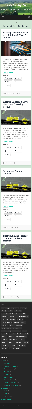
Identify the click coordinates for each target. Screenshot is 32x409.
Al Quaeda (15, 308)
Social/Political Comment (11, 385)
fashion (4, 325)
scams (11, 342)
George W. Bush (6, 328)
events (23, 322)
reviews (4, 339)
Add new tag (6, 308)
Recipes (4, 388)
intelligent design (7, 331)
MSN (24, 331)
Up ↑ (29, 406)
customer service (7, 322)
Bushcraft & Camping (10, 366)
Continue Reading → (9, 72)
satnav (4, 342)
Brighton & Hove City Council (9, 313)
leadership (17, 331)
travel (12, 348)
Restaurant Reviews (21, 336)
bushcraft (22, 313)
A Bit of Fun (7, 363)
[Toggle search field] (29, 17)
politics (18, 333)
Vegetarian (7, 396)
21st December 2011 (10, 93)
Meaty (5, 391)
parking (4, 333)
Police (12, 333)
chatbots (13, 316)
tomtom (5, 348)
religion (11, 336)
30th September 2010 (10, 297)
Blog (3, 360)
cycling (16, 322)
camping (5, 316)
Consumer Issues (23, 316)
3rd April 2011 (8, 163)
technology (5, 345)
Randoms (6, 374)
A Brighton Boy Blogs (16, 5)
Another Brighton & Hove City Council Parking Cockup (15, 104)
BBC (10, 311)
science (18, 342)
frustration (18, 325)
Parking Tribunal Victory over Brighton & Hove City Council (16, 35)
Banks (4, 311)
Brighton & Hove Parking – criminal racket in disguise (15, 238)
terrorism (22, 345)
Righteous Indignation (10, 382)
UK (17, 348)
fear (11, 325)
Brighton (18, 311)
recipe (4, 336)
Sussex (25, 342)
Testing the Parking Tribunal (12, 172)
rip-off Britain (13, 339)
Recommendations (9, 377)
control (12, 319)
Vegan (5, 393)
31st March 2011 (9, 227)
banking (23, 308)
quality (25, 333)
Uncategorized (6, 399)
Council (20, 319)
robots (21, 339)
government (17, 328)
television (14, 345)
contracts (5, 319)
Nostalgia (6, 371)
